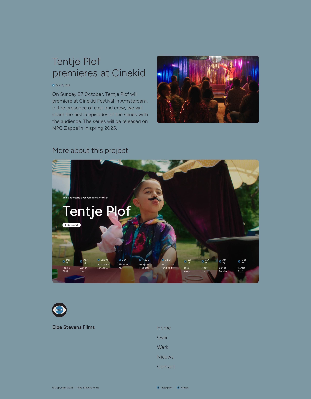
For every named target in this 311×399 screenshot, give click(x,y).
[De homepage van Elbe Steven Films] (59, 310)
